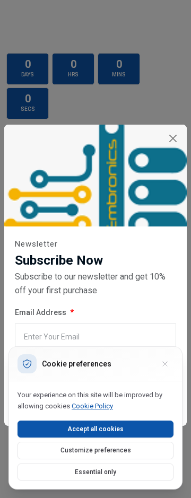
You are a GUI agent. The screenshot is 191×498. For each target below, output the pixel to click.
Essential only (95, 472)
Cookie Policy (92, 406)
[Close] (172, 138)
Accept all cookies (95, 429)
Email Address (41, 312)
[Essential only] (165, 363)
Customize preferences (95, 450)
